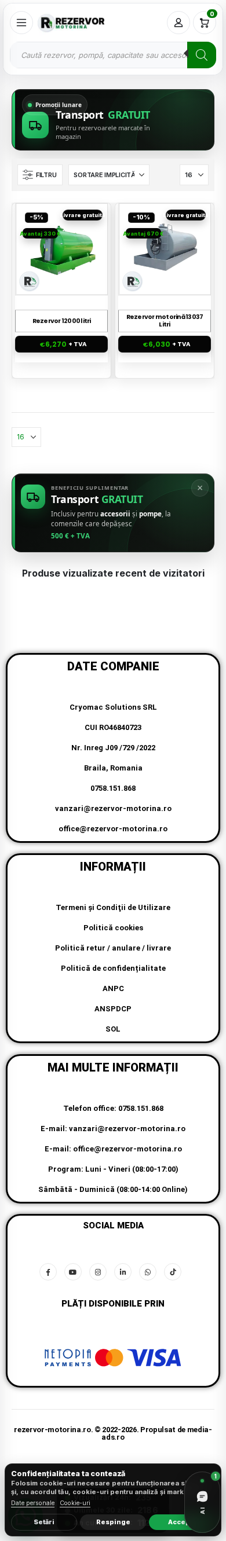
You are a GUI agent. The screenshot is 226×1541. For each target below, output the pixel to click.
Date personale (32, 1503)
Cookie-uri (75, 1503)
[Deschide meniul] (21, 22)
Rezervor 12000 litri (61, 321)
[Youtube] (73, 1272)
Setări (44, 1522)
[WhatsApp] (147, 1272)
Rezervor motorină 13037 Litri (164, 321)
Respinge (113, 1522)
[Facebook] (48, 1272)
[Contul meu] (178, 22)
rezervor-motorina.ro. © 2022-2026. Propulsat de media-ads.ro (113, 1433)
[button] (40, 174)
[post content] (62, 249)
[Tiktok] (172, 1272)
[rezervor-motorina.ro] (71, 22)
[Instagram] (98, 1272)
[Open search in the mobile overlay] (113, 55)
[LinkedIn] (123, 1272)
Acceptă (182, 1522)
